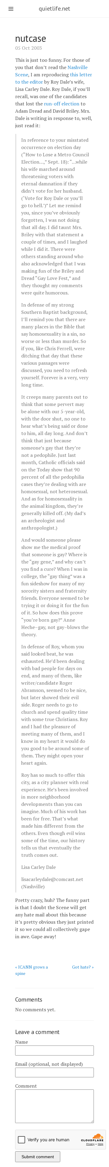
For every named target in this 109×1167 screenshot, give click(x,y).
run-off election (61, 103)
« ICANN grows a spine (31, 970)
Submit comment (37, 1156)
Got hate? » (83, 967)
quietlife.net (54, 8)
